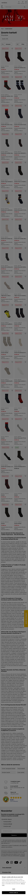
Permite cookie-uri (13, 892)
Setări (13, 889)
